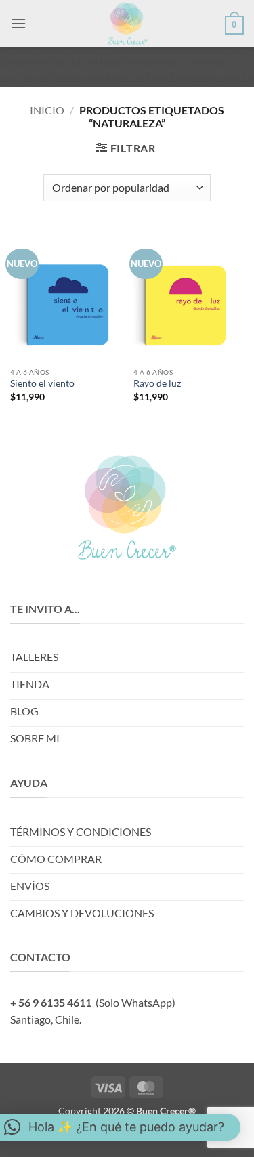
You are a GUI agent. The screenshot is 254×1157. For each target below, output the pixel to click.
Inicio (47, 110)
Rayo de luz (157, 383)
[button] (18, 23)
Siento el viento (42, 383)
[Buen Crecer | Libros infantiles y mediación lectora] (127, 23)
